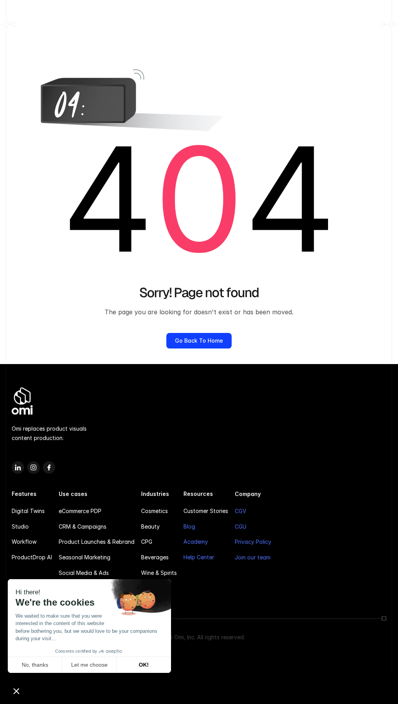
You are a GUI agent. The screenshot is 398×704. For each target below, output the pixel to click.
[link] (199, 340)
